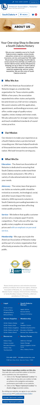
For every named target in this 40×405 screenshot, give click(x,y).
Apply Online (25, 309)
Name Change (25, 343)
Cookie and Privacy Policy (23, 393)
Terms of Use (7, 393)
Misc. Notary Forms (27, 349)
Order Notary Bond (10, 332)
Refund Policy (8, 314)
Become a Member (27, 330)
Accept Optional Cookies (13, 397)
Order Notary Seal (10, 325)
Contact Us (34, 2)
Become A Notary (9, 345)
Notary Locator (9, 343)
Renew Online (25, 311)
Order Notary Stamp (10, 323)
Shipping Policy (9, 312)
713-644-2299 (21, 1)
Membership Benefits (28, 327)
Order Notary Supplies (11, 327)
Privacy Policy (8, 310)
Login (22, 323)
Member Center (26, 325)
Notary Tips (7, 347)
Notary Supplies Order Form (28, 346)
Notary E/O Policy (26, 314)
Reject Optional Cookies (13, 402)
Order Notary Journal (11, 330)
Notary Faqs (8, 340)
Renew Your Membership (29, 332)
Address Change (26, 340)
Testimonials (8, 350)
